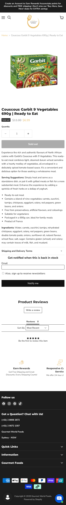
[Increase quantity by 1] (28, 134)
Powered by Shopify (33, 499)
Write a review (33, 310)
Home (5, 35)
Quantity (6, 127)
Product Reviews (33, 302)
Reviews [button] (30, 321)
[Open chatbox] (59, 498)
